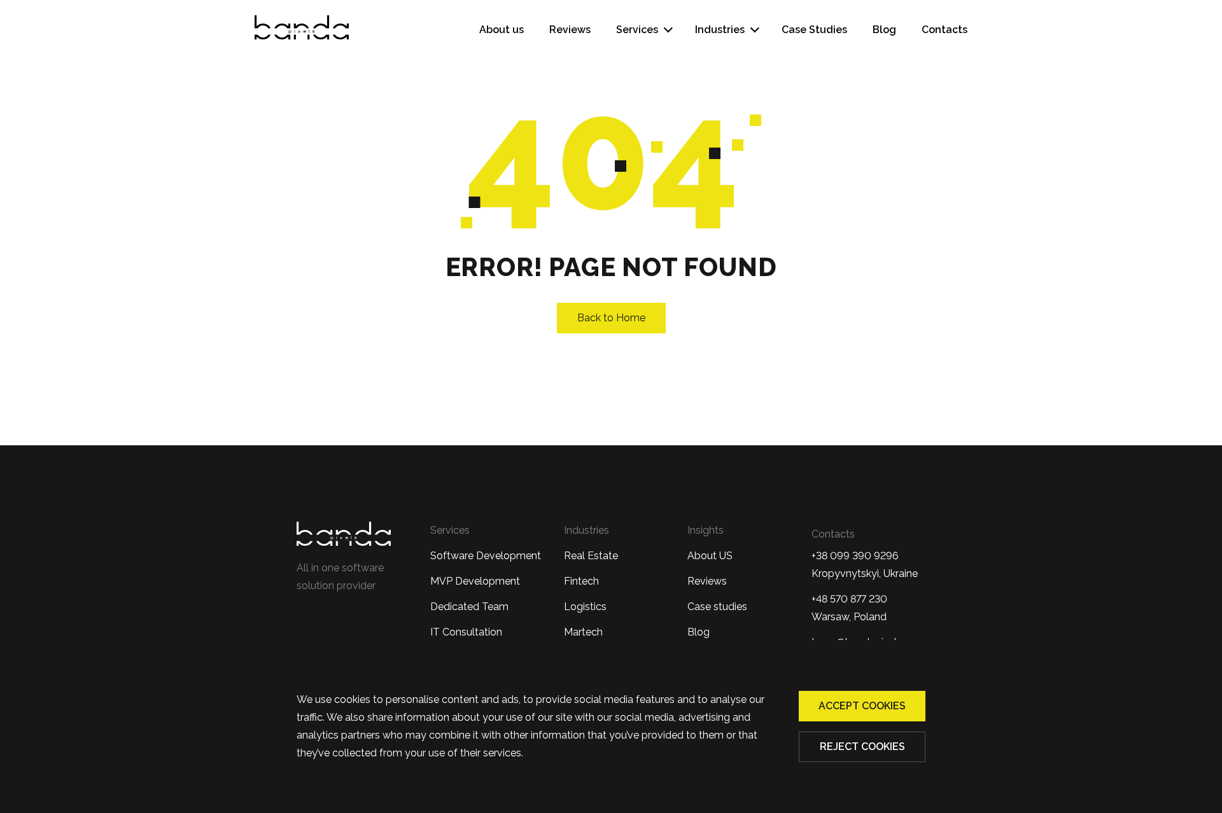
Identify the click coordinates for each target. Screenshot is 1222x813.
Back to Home (611, 318)
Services (637, 30)
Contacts (944, 30)
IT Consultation (466, 632)
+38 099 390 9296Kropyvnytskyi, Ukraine (864, 565)
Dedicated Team (469, 607)
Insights (705, 530)
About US (710, 556)
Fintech (581, 581)
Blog (884, 30)
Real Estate (591, 556)
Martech (583, 632)
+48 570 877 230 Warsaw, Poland (849, 608)
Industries (720, 30)
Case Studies (814, 30)
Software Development (485, 556)
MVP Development (475, 581)
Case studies (717, 607)
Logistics (585, 607)
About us (501, 30)
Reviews (570, 30)
